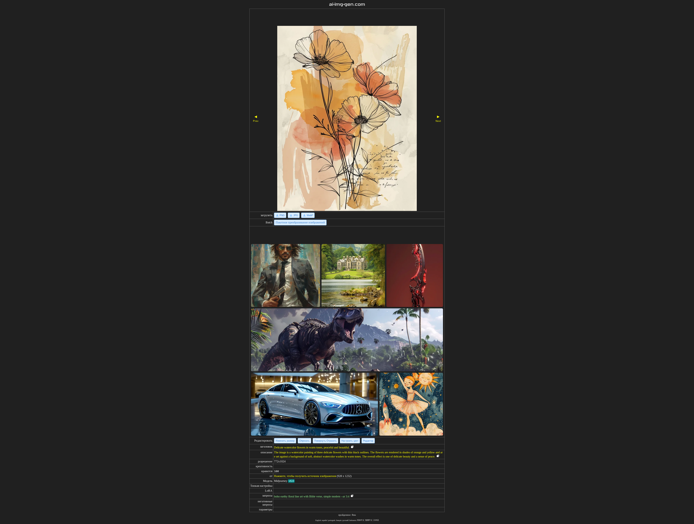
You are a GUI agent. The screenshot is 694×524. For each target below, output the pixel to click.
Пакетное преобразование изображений (300, 222)
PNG (282, 215)
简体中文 (360, 520)
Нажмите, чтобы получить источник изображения (305, 476)
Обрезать (304, 440)
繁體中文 (368, 520)
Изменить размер (285, 440)
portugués (331, 520)
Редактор (368, 440)
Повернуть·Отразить (325, 440)
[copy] (352, 447)
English (318, 520)
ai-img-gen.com (347, 4)
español (324, 520)
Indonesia (352, 520)
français (339, 520)
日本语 (376, 520)
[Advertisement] (340, 18)
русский (345, 520)
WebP (310, 215)
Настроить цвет (349, 440)
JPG (295, 215)
